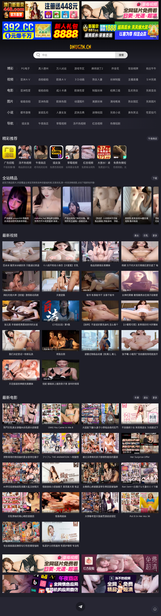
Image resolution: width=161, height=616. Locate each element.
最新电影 (9, 397)
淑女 (146, 397)
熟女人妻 (97, 79)
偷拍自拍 (43, 90)
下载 (155, 178)
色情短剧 (115, 123)
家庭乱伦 (43, 112)
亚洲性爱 (25, 90)
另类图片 (151, 101)
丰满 (136, 397)
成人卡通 (61, 90)
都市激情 (25, 112)
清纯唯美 (115, 101)
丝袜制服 (115, 79)
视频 (10, 79)
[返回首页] (155, 609)
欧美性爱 (79, 90)
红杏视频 (97, 123)
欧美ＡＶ (61, 79)
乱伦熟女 (133, 90)
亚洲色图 (43, 101)
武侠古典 (79, 112)
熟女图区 (133, 101)
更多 (155, 235)
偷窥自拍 (25, 101)
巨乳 (146, 235)
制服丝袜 (97, 90)
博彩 (10, 68)
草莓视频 (61, 123)
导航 (10, 123)
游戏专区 (79, 68)
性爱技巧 (151, 112)
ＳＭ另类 (151, 79)
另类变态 (151, 90)
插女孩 (25, 123)
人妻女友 (61, 112)
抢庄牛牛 (151, 68)
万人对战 (61, 68)
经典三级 (115, 90)
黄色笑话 (133, 112)
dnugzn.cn (80, 47)
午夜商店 (43, 123)
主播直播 (133, 79)
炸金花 (115, 68)
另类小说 (115, 112)
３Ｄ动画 (79, 79)
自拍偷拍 (43, 79)
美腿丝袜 (97, 101)
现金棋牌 (133, 68)
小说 (10, 112)
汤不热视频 (79, 123)
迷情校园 (97, 112)
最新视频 (9, 235)
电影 (10, 90)
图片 (10, 101)
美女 (136, 235)
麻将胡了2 (97, 68)
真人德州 (43, 68)
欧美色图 (61, 101)
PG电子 (25, 68)
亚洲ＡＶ (25, 79)
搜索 (121, 55)
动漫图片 (79, 101)
